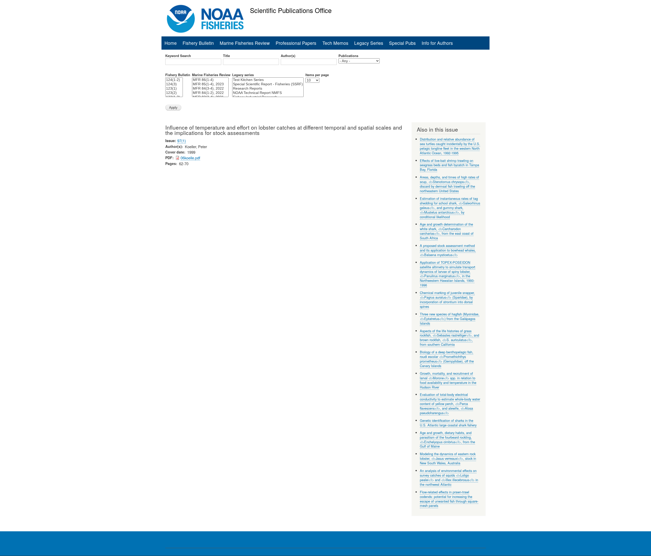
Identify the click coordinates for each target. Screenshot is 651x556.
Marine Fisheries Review (245, 43)
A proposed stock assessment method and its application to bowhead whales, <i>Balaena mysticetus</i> (448, 250)
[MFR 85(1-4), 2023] (210, 84)
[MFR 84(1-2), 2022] (210, 93)
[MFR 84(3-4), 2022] (210, 88)
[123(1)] (174, 88)
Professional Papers (296, 43)
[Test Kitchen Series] (267, 80)
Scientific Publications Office (291, 10)
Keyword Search (178, 55)
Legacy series (243, 75)
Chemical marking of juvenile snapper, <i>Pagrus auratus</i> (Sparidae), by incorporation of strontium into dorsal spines (447, 299)
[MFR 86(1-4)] (210, 80)
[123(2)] (174, 93)
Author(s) (288, 55)
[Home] (205, 19)
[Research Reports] (267, 88)
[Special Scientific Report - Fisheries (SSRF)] (267, 84)
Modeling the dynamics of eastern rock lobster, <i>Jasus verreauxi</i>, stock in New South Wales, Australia (448, 458)
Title (226, 55)
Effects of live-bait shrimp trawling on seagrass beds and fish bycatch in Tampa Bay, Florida (449, 165)
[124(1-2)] (174, 80)
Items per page (317, 75)
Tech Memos (335, 43)
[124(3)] (174, 84)
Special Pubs (402, 43)
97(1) (181, 140)
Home (171, 43)
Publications (348, 55)
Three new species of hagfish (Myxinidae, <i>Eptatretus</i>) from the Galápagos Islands (449, 319)
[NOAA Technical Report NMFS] (267, 93)
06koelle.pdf (190, 157)
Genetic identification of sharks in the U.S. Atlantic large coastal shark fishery (448, 422)
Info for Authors (437, 43)
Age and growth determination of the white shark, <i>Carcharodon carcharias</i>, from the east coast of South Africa (447, 231)
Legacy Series (368, 43)
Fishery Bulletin (198, 43)
